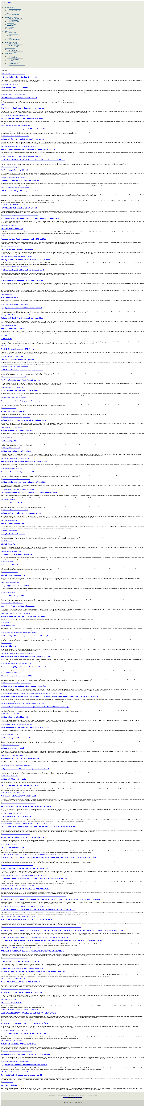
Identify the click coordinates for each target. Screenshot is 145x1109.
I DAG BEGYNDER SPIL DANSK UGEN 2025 (19, 208)
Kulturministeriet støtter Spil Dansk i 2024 (17, 472)
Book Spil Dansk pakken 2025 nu (13, 328)
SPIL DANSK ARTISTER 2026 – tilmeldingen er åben (22, 118)
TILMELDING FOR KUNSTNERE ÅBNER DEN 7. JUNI (23, 1034)
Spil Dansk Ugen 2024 (9, 441)
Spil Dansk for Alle (8, 625)
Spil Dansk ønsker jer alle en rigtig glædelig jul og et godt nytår (25, 727)
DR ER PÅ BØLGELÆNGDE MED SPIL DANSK (20, 982)
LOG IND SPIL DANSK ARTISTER (13, 37)
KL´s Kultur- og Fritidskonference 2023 (16, 676)
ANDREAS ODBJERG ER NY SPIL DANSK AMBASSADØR (25, 889)
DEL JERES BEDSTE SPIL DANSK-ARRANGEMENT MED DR (26, 920)
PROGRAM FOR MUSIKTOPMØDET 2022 (18, 796)
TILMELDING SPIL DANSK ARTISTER (13, 40)
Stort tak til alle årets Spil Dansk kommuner (18, 606)
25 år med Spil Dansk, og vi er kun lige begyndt (19, 77)
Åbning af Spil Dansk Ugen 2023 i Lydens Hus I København (24, 616)
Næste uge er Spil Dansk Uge (12, 229)
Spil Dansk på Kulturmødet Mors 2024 (16, 451)
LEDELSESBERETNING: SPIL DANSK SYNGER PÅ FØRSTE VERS (28, 1013)
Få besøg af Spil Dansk (9, 565)
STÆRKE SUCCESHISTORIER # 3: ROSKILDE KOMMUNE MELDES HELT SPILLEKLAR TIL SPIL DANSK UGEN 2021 (50, 899)
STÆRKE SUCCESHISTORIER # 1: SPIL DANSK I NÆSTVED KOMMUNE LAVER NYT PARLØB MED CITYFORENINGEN (51, 941)
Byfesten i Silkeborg (8, 646)
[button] (50, 5)
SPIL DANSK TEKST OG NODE (13, 15)
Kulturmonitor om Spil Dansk (12, 411)
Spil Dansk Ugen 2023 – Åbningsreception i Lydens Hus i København (27, 636)
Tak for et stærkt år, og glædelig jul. (14, 170)
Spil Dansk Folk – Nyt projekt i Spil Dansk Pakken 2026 (22, 139)
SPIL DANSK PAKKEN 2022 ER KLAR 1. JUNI (19, 786)
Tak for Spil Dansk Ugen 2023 (12, 596)
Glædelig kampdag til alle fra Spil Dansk (16, 554)
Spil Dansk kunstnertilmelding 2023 (14, 717)
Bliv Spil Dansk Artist (9, 544)
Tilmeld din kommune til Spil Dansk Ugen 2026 (19, 98)
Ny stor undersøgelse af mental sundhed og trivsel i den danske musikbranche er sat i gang (35, 707)
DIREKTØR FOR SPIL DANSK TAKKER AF (19, 1044)
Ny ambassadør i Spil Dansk (11, 503)
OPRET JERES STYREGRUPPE (11, 25)
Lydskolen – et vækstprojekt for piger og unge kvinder (22, 370)
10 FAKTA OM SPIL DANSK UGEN (13, 12)
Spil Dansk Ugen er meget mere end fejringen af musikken (23, 420)
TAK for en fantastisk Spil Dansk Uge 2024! (17, 359)
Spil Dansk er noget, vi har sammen (14, 87)
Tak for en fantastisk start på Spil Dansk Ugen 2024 (20, 380)
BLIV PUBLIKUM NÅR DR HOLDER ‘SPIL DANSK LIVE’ (24, 868)
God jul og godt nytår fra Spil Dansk (15, 585)
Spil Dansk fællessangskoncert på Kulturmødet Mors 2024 (23, 482)
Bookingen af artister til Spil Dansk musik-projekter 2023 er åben (26, 656)
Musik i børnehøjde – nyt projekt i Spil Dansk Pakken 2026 (23, 129)
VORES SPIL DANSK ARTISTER (12, 35)
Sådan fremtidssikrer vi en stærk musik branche (19, 390)
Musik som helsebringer (10, 1085)
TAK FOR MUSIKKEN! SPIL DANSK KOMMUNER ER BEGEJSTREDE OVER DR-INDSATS (38, 827)
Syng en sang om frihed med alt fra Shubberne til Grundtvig (24, 1065)
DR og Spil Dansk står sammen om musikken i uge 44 (21, 1075)
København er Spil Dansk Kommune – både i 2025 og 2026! (24, 239)
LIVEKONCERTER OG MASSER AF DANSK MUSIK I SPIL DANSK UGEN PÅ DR (34, 879)
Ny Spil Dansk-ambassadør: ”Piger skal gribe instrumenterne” (25, 769)
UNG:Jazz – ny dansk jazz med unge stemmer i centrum (22, 108)
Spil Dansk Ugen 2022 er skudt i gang (15, 748)
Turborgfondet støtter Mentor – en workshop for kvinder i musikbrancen (29, 492)
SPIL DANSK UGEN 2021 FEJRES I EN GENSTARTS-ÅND (24, 1023)
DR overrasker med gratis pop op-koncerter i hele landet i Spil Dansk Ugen (30, 218)
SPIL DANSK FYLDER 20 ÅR (12, 848)
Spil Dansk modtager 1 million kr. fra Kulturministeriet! (22, 270)
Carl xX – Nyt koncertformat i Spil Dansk (17, 249)
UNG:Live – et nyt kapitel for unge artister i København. (23, 191)
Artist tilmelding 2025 (9, 297)
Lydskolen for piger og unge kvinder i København (20, 180)
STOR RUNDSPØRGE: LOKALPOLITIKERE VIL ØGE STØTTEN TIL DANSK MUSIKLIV (38, 910)
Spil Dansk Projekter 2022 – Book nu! (15, 738)
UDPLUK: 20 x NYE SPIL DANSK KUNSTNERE (20, 961)
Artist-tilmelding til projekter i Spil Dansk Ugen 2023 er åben (24, 667)
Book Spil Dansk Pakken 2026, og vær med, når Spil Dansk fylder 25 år (28, 149)
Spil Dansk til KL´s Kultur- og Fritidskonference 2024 (21, 513)
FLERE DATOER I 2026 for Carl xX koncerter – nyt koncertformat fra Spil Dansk (33, 160)
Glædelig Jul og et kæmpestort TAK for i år (18, 349)
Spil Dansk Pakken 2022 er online (14, 779)
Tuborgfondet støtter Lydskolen (13, 534)
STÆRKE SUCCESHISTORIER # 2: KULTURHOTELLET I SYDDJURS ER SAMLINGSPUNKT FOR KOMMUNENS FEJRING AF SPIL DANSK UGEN (62, 930)
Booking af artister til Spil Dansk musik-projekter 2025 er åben (25, 260)
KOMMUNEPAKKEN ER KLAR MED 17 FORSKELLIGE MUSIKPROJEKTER (33, 971)
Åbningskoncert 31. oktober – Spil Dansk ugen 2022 (20, 758)
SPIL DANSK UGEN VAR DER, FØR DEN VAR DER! (22, 992)
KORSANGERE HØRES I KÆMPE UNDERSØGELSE (22, 837)
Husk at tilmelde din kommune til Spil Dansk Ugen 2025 (22, 280)
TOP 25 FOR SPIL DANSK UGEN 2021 (16, 816)
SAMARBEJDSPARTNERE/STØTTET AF (16, 66)
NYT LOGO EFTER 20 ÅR (11, 1003)
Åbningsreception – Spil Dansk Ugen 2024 (17, 430)
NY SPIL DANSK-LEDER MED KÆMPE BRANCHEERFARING (26, 806)
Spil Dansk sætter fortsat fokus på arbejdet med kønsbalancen (24, 686)
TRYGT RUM (6, 339)
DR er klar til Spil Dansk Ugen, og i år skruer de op (20, 401)
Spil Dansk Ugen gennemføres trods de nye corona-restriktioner (25, 1054)
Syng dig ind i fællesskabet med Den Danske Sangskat (21, 308)
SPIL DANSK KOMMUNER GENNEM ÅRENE (13, 22)
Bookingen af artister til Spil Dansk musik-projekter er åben (24, 461)
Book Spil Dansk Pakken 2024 (12, 523)
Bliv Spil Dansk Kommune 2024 (13, 575)
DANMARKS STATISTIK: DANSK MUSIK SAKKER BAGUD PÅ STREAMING (32, 951)
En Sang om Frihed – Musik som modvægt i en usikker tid (23, 318)
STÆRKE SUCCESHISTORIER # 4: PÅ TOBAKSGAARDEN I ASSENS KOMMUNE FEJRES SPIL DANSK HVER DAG (49, 858)
